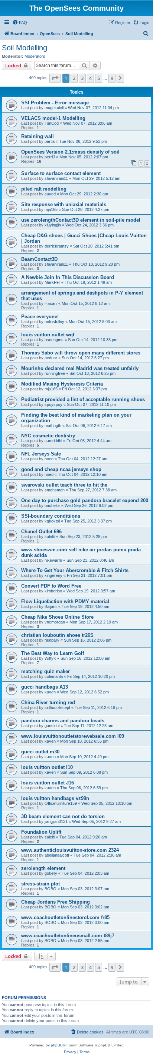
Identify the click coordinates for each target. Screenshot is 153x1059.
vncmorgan (55, 622)
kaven (50, 692)
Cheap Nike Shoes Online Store (57, 617)
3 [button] (82, 78)
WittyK (50, 658)
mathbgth (53, 425)
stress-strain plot (40, 884)
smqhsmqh (55, 490)
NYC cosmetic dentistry (48, 435)
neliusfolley (54, 321)
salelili (50, 536)
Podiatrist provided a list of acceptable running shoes (83, 399)
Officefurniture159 (61, 803)
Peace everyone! (40, 316)
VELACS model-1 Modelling (53, 118)
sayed (50, 194)
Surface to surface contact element (61, 173)
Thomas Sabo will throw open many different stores (80, 353)
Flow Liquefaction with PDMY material (65, 601)
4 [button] (90, 78)
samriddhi (53, 440)
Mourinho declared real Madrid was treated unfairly (80, 368)
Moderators (35, 56)
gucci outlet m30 (40, 751)
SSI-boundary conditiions (50, 516)
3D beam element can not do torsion (63, 816)
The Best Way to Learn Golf (52, 653)
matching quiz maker (45, 671)
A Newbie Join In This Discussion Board (67, 277)
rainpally (52, 640)
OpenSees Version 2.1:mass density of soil (70, 152)
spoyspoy (53, 404)
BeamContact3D (39, 259)
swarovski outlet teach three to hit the (64, 485)
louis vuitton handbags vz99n (55, 798)
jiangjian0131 (56, 821)
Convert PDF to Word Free (51, 586)
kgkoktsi (52, 521)
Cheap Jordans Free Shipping (55, 902)
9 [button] (112, 78)
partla (50, 141)
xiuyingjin (53, 225)
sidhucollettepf (57, 707)
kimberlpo (53, 591)
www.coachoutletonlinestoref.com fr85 (65, 917)
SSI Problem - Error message (55, 102)
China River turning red (48, 702)
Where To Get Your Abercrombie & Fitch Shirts (74, 570)
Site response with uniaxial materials (63, 204)
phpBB (57, 1045)
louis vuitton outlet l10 (47, 767)
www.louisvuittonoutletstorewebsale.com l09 (72, 736)
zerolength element (43, 868)
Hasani (51, 303)
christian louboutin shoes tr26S (57, 635)
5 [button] (98, 78)
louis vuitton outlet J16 (47, 783)
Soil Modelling (24, 48)
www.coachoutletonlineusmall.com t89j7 (67, 935)
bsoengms (54, 339)
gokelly (51, 873)
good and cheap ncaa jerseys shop (61, 469)
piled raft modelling (43, 189)
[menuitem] (19, 22)
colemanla (54, 676)
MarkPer (52, 282)
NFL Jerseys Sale (41, 454)
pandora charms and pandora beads (62, 720)
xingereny (53, 575)
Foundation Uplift (41, 832)
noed (49, 459)
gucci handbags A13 (44, 687)
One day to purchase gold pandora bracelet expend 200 (84, 500)
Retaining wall (37, 136)
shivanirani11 (56, 178)
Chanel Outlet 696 (41, 531)
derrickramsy (57, 246)
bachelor (52, 505)
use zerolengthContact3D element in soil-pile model (80, 220)
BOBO (50, 889)
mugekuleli (54, 107)
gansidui (52, 725)
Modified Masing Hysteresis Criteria (62, 384)
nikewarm (53, 560)
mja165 (51, 209)
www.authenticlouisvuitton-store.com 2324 (70, 850)
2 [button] (74, 78)
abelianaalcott (57, 855)
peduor (51, 358)
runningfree (55, 373)
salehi (50, 837)
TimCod (52, 123)
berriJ (50, 157)
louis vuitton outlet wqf (47, 334)
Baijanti (51, 606)
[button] (55, 78)
